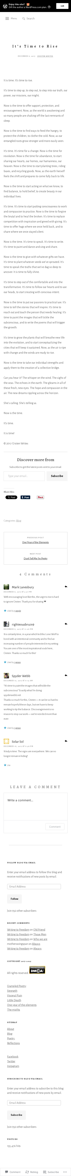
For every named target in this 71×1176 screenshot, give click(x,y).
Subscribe (57, 476)
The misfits (13, 1009)
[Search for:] (37, 18)
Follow (14, 899)
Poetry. (11, 1038)
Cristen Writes (45, 56)
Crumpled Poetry (16, 986)
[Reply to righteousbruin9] (66, 623)
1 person (17, 662)
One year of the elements (22, 1005)
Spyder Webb (21, 676)
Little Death (14, 1000)
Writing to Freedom (18, 929)
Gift (62, 6)
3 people (17, 611)
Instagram (13, 1066)
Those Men (39, 934)
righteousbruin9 (23, 624)
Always (36, 943)
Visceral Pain (14, 995)
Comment (55, 826)
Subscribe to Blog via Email (25, 1078)
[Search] (23, 18)
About (10, 1029)
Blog (18, 520)
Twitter (11, 1061)
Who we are (40, 939)
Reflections (13, 1043)
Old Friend (39, 929)
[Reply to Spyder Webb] (66, 675)
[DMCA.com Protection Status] (37, 973)
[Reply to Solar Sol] (66, 740)
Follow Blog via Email (21, 862)
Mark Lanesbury (23, 587)
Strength (12, 990)
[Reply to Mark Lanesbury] (66, 586)
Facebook (12, 1056)
